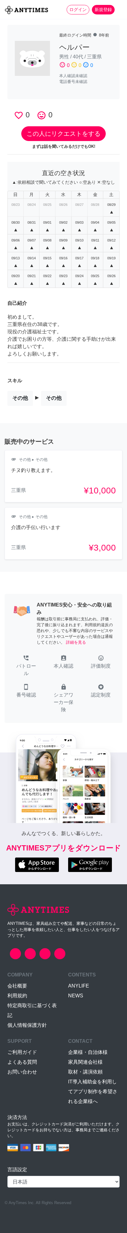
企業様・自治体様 (88, 1052)
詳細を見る (76, 642)
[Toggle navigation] (118, 9)
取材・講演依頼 (85, 1071)
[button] (26, 666)
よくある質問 (22, 1062)
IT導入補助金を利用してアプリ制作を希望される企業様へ (92, 1091)
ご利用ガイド (22, 1052)
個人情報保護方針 (27, 1025)
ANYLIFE (78, 985)
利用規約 (17, 995)
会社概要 (17, 985)
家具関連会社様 (85, 1062)
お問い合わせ (22, 1071)
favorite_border (18, 115)
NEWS (75, 995)
